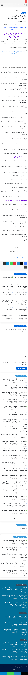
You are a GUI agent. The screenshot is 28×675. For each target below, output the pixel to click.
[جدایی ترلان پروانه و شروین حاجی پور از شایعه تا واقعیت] (23, 464)
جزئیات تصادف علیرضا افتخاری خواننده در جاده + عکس (7, 286)
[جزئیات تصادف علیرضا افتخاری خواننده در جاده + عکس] (7, 279)
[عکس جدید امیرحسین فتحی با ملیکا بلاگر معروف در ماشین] (23, 395)
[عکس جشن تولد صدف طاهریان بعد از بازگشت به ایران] (23, 512)
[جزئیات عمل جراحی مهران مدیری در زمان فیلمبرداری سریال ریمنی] (7, 295)
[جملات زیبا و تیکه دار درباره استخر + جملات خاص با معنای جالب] (23, 542)
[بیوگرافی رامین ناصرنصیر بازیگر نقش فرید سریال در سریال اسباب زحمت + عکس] (23, 606)
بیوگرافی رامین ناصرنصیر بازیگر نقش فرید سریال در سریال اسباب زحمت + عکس (10, 604)
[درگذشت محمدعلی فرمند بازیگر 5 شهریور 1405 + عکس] (23, 381)
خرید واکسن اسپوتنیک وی (20, 257)
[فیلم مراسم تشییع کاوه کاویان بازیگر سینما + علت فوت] (23, 477)
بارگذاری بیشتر (14, 518)
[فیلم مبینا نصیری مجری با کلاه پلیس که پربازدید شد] (23, 387)
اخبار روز (18, 10)
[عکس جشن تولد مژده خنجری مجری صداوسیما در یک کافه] (23, 457)
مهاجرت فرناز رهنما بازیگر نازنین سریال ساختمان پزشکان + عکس (21, 286)
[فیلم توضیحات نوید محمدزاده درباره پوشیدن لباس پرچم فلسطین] (21, 310)
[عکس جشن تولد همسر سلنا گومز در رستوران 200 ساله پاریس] (23, 470)
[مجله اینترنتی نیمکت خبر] (21, 5)
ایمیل (25, 356)
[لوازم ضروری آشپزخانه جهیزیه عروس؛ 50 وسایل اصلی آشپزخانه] (23, 632)
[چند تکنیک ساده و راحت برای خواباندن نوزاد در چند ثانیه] (23, 618)
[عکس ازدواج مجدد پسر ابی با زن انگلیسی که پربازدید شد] (23, 401)
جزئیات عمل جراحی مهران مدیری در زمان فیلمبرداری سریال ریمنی (7, 301)
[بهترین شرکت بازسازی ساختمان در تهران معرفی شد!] (23, 429)
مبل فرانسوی (22, 528)
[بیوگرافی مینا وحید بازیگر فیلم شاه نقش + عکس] (23, 557)
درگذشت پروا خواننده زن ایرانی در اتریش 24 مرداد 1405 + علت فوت (7, 317)
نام (26, 349)
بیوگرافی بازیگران (21, 530)
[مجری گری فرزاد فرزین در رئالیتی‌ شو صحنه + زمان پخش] (23, 505)
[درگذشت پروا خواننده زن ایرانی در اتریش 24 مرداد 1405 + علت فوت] (7, 310)
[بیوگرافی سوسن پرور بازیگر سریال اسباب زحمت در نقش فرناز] (23, 597)
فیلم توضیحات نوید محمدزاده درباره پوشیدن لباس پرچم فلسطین (21, 317)
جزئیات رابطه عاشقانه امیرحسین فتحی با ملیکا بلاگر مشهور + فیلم (21, 301)
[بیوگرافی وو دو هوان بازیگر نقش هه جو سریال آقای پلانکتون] (23, 549)
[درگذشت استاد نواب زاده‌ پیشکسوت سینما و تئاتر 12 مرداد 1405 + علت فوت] (23, 491)
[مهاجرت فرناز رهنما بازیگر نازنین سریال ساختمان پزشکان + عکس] (21, 279)
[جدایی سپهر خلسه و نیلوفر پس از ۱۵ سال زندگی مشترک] (23, 498)
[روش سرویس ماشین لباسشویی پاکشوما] (23, 624)
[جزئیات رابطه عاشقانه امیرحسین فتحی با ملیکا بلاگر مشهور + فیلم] (21, 295)
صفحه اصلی (23, 10)
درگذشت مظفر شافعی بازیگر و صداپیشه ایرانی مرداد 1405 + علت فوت (9, 483)
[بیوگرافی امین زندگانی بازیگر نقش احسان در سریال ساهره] (23, 590)
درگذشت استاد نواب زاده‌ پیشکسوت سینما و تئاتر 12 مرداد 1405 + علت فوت (9, 491)
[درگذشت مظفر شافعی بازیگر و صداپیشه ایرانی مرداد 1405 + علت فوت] (23, 484)
